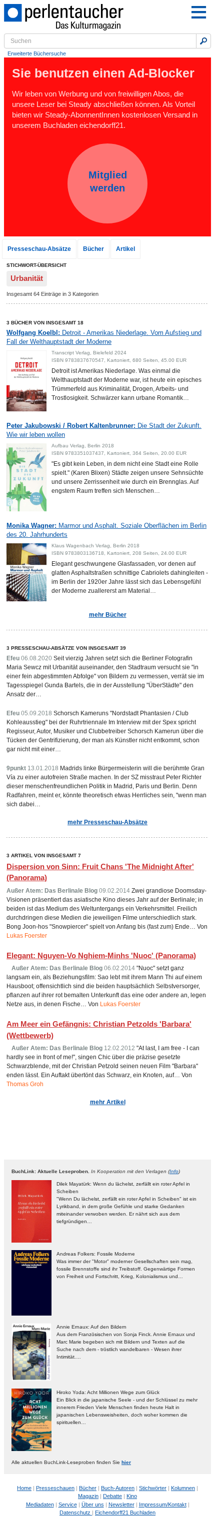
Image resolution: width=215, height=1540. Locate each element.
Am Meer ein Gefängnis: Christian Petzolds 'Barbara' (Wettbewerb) (99, 1030)
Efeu (13, 658)
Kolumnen (183, 1488)
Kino (131, 1496)
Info (174, 1171)
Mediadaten (40, 1505)
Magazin (88, 1496)
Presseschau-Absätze (39, 248)
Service (67, 1505)
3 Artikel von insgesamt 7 (43, 855)
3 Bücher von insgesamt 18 (45, 322)
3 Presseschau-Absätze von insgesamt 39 (66, 648)
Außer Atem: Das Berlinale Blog (52, 890)
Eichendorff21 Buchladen (125, 1513)
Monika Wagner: (106, 530)
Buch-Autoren (117, 1488)
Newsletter (121, 1505)
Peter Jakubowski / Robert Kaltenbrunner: (104, 430)
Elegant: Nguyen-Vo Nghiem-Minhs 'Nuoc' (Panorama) (101, 955)
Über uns (93, 1505)
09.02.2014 (114, 890)
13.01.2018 (43, 768)
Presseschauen (55, 1488)
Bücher (93, 248)
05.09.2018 (36, 713)
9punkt (16, 768)
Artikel (125, 248)
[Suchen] (203, 40)
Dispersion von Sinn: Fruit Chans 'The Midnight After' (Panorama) (100, 872)
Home (24, 1488)
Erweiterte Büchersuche (37, 53)
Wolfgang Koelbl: (104, 337)
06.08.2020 (36, 658)
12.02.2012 (119, 1048)
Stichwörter (152, 1488)
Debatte (112, 1496)
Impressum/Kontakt (162, 1505)
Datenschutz (76, 1513)
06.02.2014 (119, 968)
